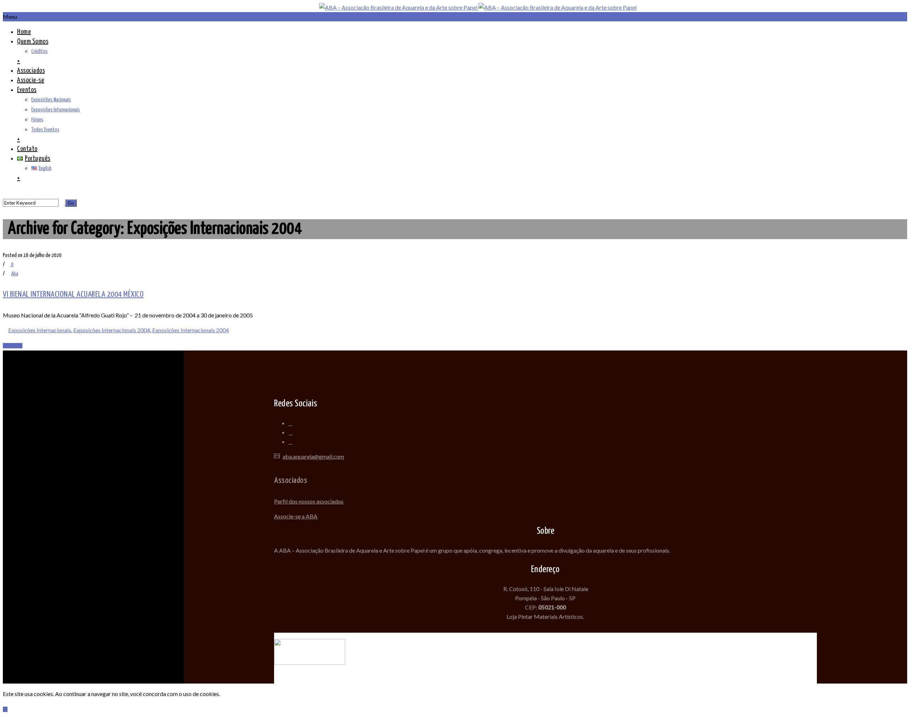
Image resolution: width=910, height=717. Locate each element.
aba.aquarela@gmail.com (313, 456)
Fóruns (37, 119)
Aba (14, 273)
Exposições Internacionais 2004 (111, 330)
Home (24, 31)
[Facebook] (290, 423)
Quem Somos (32, 41)
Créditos (39, 51)
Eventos (27, 89)
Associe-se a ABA (295, 516)
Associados (31, 70)
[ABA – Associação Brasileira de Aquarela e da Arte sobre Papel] (478, 7)
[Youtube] (290, 442)
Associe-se (30, 80)
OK (5, 709)
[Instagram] (290, 433)
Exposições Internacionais (55, 109)
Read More (12, 345)
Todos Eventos (45, 129)
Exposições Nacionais (51, 99)
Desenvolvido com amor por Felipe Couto (545, 637)
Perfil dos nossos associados (308, 501)
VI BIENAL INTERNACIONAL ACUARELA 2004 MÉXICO (73, 294)
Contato (27, 149)
